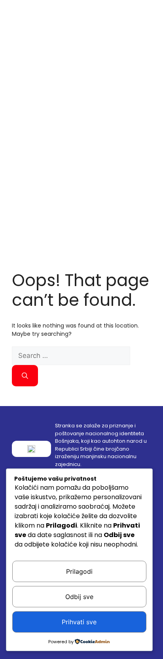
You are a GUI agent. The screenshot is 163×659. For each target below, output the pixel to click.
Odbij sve (79, 597)
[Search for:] (71, 356)
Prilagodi (79, 571)
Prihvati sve (79, 622)
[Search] (25, 375)
